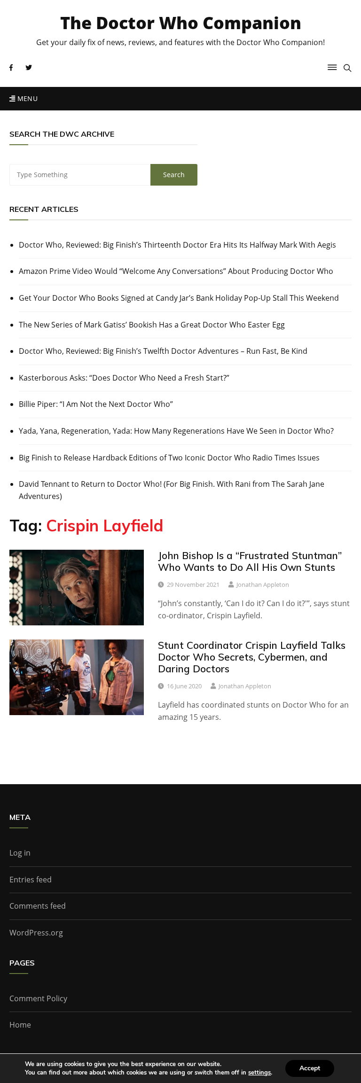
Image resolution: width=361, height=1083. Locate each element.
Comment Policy (38, 998)
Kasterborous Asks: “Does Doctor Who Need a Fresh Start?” (124, 378)
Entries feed (30, 879)
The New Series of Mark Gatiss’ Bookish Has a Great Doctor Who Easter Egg (152, 324)
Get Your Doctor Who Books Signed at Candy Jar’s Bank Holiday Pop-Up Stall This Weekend (179, 298)
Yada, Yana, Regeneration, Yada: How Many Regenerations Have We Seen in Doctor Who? (176, 431)
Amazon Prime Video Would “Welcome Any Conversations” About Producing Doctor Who (176, 271)
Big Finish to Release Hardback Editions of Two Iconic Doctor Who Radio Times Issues (169, 457)
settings (259, 1072)
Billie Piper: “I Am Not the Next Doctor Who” (96, 404)
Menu (26, 98)
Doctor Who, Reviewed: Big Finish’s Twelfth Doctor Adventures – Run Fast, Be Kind (163, 351)
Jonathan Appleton (262, 584)
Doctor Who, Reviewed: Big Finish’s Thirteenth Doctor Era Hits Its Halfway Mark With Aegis (177, 245)
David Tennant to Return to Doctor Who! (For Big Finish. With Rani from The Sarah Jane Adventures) (171, 490)
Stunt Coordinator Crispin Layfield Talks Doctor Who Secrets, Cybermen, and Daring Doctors (251, 657)
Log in (20, 853)
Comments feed (37, 906)
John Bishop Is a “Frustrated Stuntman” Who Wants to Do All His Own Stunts (250, 561)
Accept (309, 1068)
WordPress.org (36, 932)
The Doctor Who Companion (180, 22)
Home (20, 1025)
